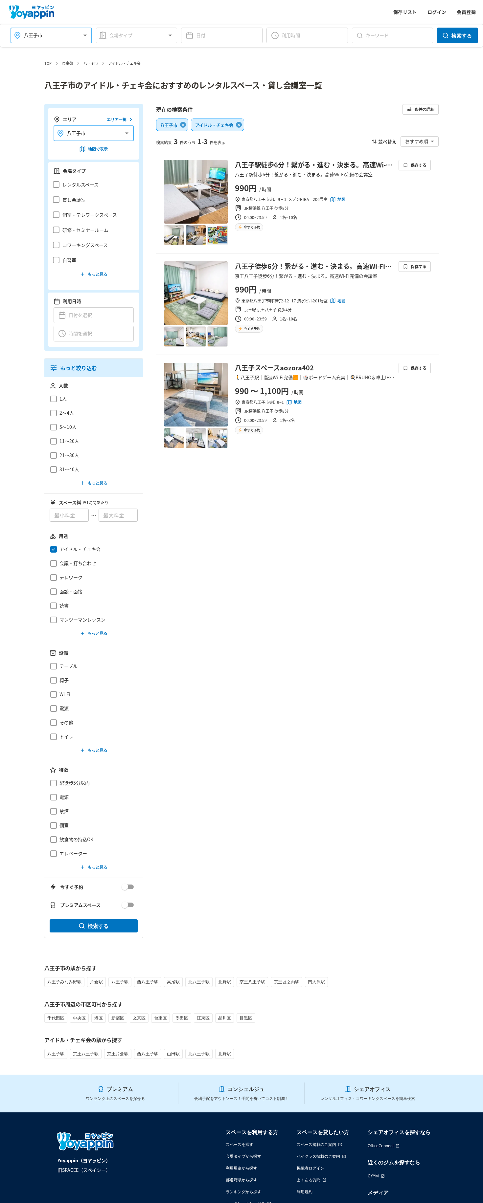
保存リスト (405, 12)
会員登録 (466, 12)
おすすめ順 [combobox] (416, 141)
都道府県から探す (241, 1180)
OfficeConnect (381, 1145)
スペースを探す (239, 1144)
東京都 (67, 63)
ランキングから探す (243, 1191)
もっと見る (97, 274)
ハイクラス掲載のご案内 (318, 1156)
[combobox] (47, 35)
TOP (48, 63)
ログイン (437, 12)
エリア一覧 (116, 119)
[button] (92, 184)
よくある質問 (308, 1180)
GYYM (373, 1176)
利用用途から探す (241, 1168)
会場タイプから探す (243, 1156)
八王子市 (90, 63)
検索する (461, 35)
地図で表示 (98, 149)
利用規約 (304, 1191)
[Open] (85, 35)
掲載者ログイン (310, 1168)
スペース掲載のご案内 (316, 1144)
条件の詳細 (424, 109)
